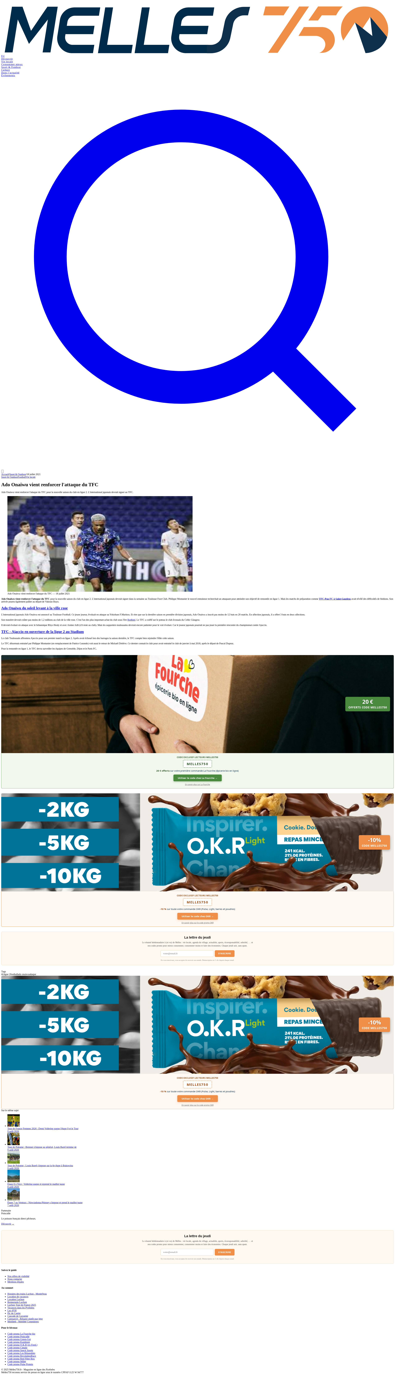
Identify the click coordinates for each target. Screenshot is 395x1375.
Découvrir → (7, 1224)
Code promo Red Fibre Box (21, 1358)
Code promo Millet (16, 1361)
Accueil (5, 474)
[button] (197, 704)
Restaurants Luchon (17, 1302)
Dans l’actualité (10, 72)
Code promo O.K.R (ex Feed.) (22, 1345)
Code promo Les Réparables (21, 1353)
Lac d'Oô (12, 1310)
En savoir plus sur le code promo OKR (198, 922)
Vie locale (7, 61)
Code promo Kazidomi (18, 1342)
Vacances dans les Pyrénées (20, 1307)
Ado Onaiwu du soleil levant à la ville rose (34, 608)
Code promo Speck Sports (20, 1350)
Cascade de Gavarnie (17, 1316)
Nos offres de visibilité (18, 1276)
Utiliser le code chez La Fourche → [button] (197, 777)
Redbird (131, 620)
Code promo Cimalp (17, 1347)
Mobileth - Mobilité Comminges (23, 1321)
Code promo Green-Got (19, 1339)
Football (22, 477)
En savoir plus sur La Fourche (197, 784)
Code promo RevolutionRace (21, 1356)
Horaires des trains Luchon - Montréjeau (27, 1294)
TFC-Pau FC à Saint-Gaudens (335, 599)
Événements (8, 75)
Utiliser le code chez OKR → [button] (198, 916)
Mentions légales (15, 1281)
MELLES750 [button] (197, 763)
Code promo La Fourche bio (21, 1333)
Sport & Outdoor (11, 67)
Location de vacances (17, 1296)
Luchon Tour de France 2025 (21, 1305)
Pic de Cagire (14, 1313)
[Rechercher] (197, 468)
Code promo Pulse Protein (20, 1364)
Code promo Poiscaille (18, 1336)
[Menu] (2, 471)
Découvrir (7, 59)
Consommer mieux (12, 64)
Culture (5, 70)
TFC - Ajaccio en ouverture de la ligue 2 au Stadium (42, 632)
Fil (2, 56)
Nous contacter (14, 1279)
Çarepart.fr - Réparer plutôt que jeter (25, 1318)
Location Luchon (15, 1299)
